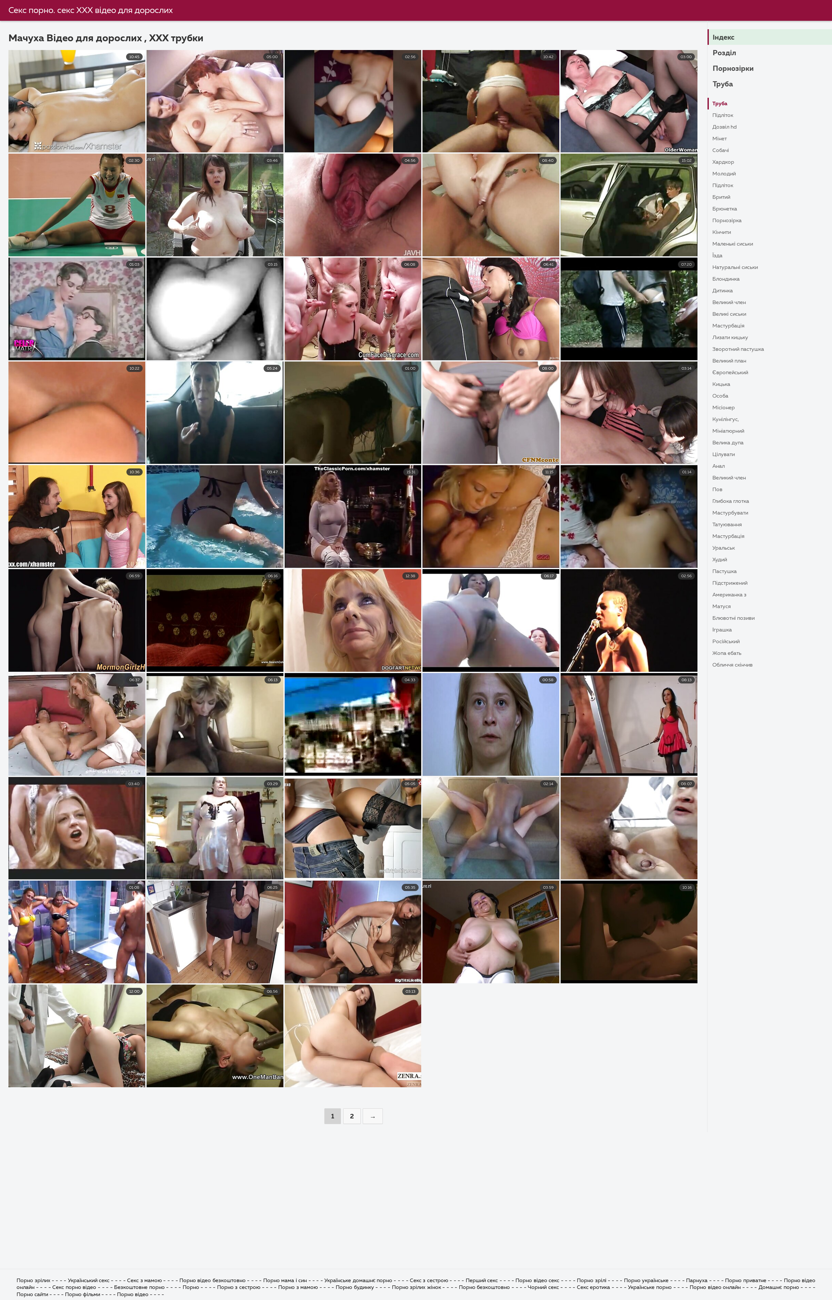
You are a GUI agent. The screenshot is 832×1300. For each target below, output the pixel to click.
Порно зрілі (591, 1280)
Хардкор (723, 162)
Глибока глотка (730, 501)
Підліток (722, 115)
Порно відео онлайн (715, 1287)
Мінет (719, 139)
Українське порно (650, 1287)
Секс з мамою (144, 1280)
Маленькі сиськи (732, 244)
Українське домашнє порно (358, 1280)
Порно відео (133, 1294)
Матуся (721, 606)
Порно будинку (355, 1287)
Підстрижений (730, 583)
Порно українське (647, 1280)
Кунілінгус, (725, 419)
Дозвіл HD (724, 127)
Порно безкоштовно (485, 1287)
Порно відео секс (538, 1280)
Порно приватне (745, 1280)
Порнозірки (733, 68)
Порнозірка (727, 220)
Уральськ (723, 548)
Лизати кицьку (730, 337)
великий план (729, 361)
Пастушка (724, 571)
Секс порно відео (74, 1287)
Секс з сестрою (429, 1280)
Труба (723, 84)
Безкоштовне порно (139, 1287)
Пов (717, 489)
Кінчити (721, 232)
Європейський (730, 373)
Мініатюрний (728, 431)
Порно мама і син (285, 1280)
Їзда (717, 256)
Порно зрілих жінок (416, 1287)
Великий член (729, 302)
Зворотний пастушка (738, 349)
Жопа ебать (726, 653)
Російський (726, 641)
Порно (191, 1287)
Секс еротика (593, 1287)
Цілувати (723, 454)
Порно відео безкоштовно (212, 1280)
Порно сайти (32, 1294)
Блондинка (726, 279)
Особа (720, 396)
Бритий (721, 197)
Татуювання (727, 525)
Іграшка (722, 630)
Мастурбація (728, 326)
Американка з (729, 595)
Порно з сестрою (238, 1287)
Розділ (724, 53)
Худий (719, 560)
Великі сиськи (729, 314)
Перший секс (482, 1280)
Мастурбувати (730, 513)
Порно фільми (82, 1294)
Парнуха (697, 1280)
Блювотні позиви (733, 618)
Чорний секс (543, 1287)
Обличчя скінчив (732, 665)
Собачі (720, 150)
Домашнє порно (779, 1287)
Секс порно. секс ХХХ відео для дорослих (90, 10)
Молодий (724, 174)
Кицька (721, 384)
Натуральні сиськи (735, 267)
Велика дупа (728, 443)
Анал (718, 466)
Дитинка (722, 291)
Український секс (89, 1280)
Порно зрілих (33, 1280)
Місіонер (723, 408)
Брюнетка (724, 209)
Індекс (723, 37)
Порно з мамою (298, 1287)
